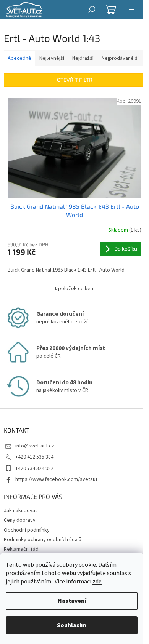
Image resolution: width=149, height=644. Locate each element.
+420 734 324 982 (34, 468)
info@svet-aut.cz (34, 446)
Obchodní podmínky (27, 530)
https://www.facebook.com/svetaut (56, 479)
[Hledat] (91, 9)
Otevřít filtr (74, 80)
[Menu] (131, 9)
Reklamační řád (21, 549)
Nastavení (72, 601)
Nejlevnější (51, 58)
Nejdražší (83, 58)
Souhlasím (71, 625)
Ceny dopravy (20, 520)
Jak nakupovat (20, 511)
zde (97, 581)
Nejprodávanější (120, 58)
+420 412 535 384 (34, 457)
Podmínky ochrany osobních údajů (42, 539)
